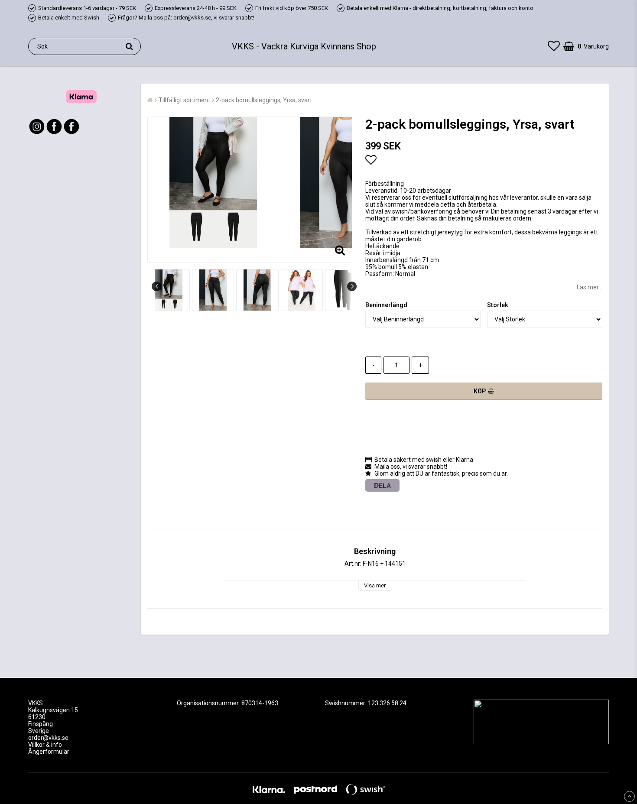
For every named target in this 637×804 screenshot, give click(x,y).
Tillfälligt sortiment (184, 100)
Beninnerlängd (386, 305)
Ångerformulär (48, 751)
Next (352, 286)
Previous (156, 286)
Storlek (497, 305)
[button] (554, 46)
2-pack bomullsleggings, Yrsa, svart (264, 100)
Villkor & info (45, 744)
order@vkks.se (48, 737)
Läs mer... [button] (589, 287)
